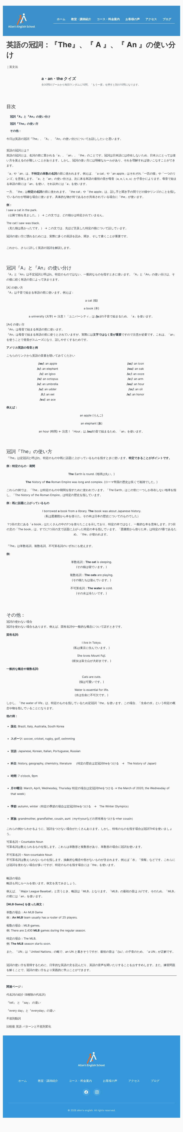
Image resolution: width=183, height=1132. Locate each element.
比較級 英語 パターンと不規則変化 (28, 1026)
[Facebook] (86, 1092)
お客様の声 (132, 19)
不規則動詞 (13, 1018)
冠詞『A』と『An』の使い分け (30, 116)
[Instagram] (96, 1092)
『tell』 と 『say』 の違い (23, 1002)
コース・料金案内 (108, 19)
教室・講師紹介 (81, 19)
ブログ (167, 19)
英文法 (13, 67)
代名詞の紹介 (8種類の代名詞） (26, 994)
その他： (15, 131)
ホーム (61, 19)
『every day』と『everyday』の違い (30, 1010)
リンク (22, 355)
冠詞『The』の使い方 (24, 123)
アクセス (151, 19)
